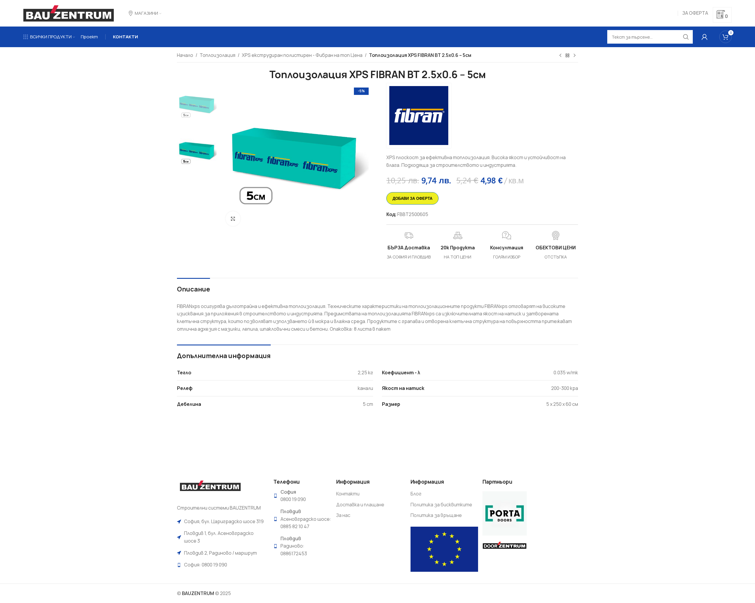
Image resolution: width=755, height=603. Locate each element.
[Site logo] (68, 12)
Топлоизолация (217, 55)
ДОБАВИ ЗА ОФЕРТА (412, 198)
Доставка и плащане (360, 504)
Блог (416, 493)
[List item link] (221, 521)
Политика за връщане (436, 515)
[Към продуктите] (567, 55)
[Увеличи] (233, 218)
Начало (185, 55)
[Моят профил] (704, 37)
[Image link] (210, 488)
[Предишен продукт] (560, 55)
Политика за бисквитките (441, 504)
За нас (343, 515)
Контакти (348, 493)
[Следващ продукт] (574, 55)
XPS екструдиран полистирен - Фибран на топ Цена (302, 55)
